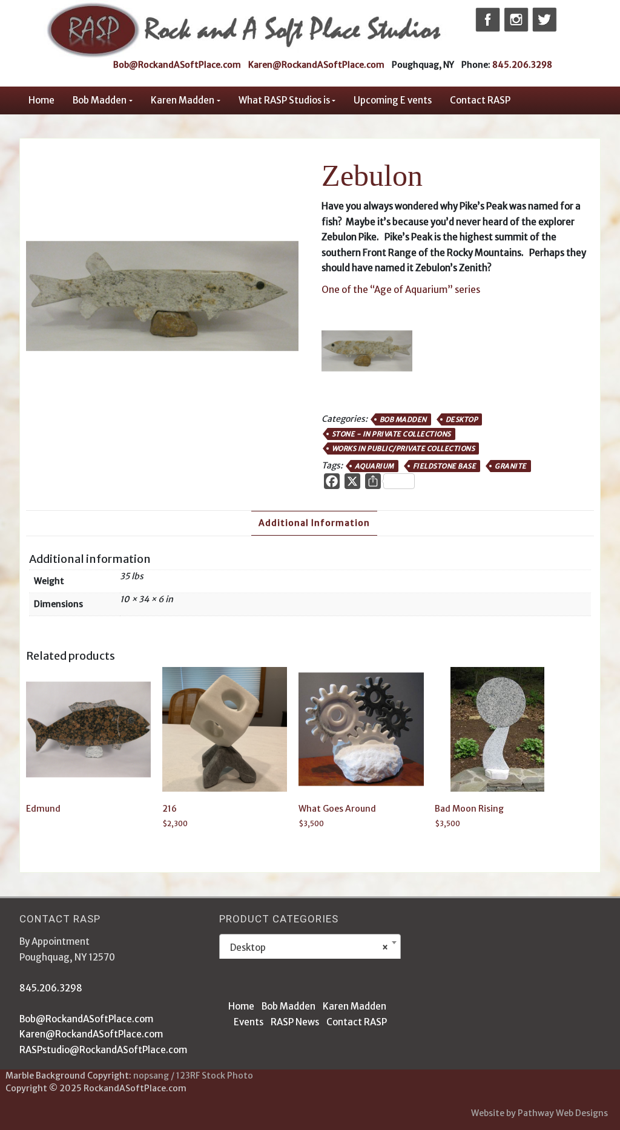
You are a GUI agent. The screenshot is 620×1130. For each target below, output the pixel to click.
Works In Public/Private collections (403, 448)
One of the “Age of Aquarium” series (401, 289)
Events (248, 1022)
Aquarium (374, 466)
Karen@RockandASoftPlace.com (316, 64)
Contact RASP (480, 100)
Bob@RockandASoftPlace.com (177, 64)
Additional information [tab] (314, 522)
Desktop (462, 419)
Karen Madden (182, 100)
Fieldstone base (445, 466)
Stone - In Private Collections (391, 434)
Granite (511, 466)
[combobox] (310, 947)
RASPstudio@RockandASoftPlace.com (103, 1050)
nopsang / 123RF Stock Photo (193, 1075)
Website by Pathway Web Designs (539, 1113)
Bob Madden (100, 100)
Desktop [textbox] (306, 947)
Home (41, 100)
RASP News (295, 1022)
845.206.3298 (522, 64)
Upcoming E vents (393, 100)
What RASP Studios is (284, 100)
